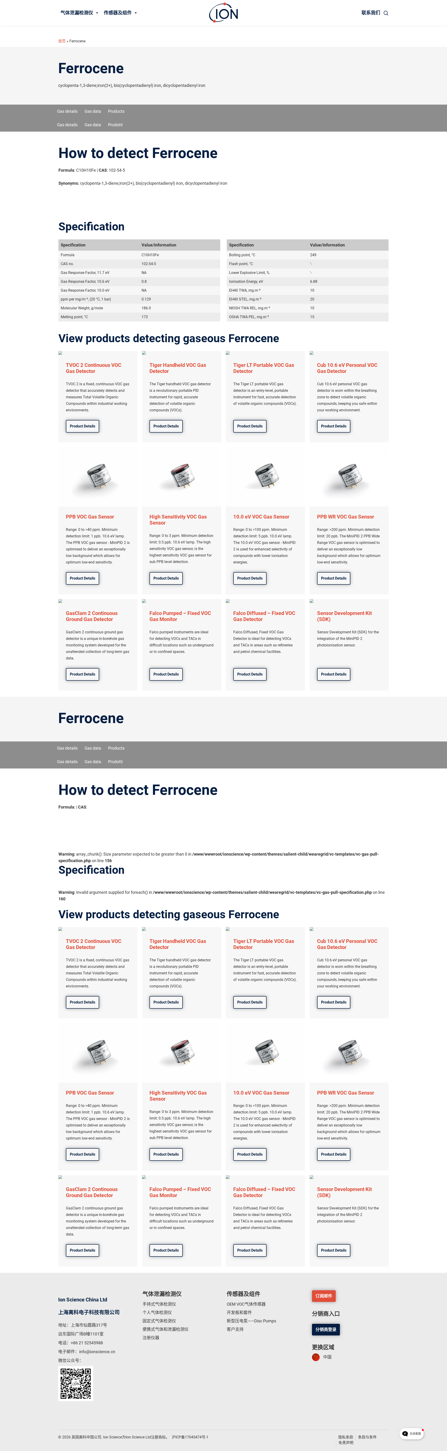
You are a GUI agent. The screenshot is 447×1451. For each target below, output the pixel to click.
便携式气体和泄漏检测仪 (165, 1329)
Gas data (93, 111)
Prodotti (115, 124)
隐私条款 (345, 1437)
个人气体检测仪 (157, 1312)
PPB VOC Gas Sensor (90, 517)
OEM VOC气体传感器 (246, 1304)
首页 (62, 41)
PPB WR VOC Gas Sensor (345, 517)
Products (116, 111)
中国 (327, 1357)
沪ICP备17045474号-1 (190, 1437)
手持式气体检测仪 (159, 1304)
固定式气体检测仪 (159, 1320)
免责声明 (346, 1443)
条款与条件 (367, 1437)
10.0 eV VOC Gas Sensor (261, 517)
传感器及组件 (118, 13)
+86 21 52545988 (87, 1342)
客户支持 (235, 1329)
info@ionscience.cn (97, 1351)
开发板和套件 (239, 1312)
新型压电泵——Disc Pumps (251, 1320)
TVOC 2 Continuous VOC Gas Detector (93, 368)
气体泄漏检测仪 (77, 13)
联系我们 (371, 13)
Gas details (67, 111)
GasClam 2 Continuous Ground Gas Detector (92, 616)
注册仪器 (150, 1337)
